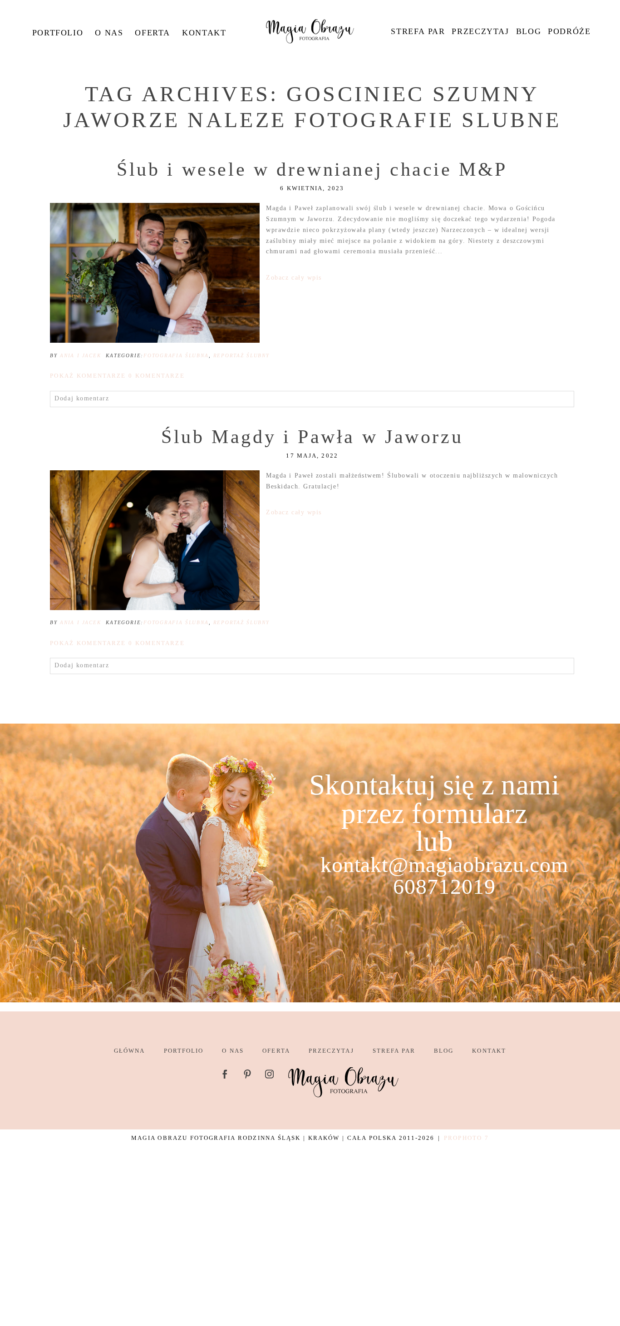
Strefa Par (418, 31)
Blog (528, 31)
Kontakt (204, 32)
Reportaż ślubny (241, 355)
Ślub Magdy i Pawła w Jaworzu (312, 436)
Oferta (152, 32)
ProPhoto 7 (466, 1137)
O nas (109, 32)
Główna (129, 1050)
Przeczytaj (480, 31)
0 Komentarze (117, 375)
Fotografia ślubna (175, 355)
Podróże (569, 31)
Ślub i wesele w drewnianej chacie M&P (312, 169)
